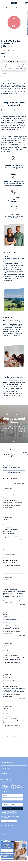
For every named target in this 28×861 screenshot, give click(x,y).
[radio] (14, 66)
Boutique (8, 7)
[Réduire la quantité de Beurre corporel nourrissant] (2, 79)
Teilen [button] (10, 507)
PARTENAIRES (6, 768)
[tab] (18, 484)
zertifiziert (16, 169)
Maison (2, 7)
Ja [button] (3, 507)
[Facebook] (2, 825)
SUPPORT (4, 773)
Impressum (4, 816)
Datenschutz (11, 816)
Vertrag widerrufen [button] (9, 821)
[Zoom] (23, 12)
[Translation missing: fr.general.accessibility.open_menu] (2, 3)
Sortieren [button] (6, 478)
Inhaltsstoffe (20, 110)
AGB (17, 816)
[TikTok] (13, 825)
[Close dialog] (26, 843)
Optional (3, 801)
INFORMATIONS (7, 763)
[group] (14, 465)
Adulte (13, 7)
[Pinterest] (10, 825)
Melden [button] (6, 507)
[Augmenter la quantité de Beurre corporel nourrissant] (6, 79)
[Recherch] (23, 3)
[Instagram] (6, 825)
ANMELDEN (13, 808)
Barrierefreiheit (5, 817)
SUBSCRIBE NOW (7, 858)
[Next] (16, 36)
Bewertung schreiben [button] (14, 472)
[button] (14, 51)
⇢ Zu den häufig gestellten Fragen (10, 455)
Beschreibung (7, 110)
